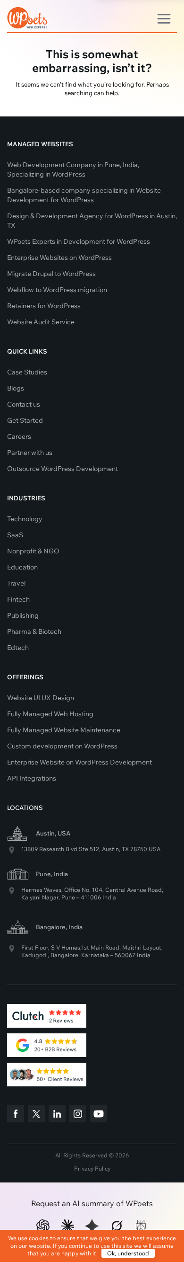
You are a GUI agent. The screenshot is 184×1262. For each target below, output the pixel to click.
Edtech (18, 647)
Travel (16, 583)
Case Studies (27, 372)
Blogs (15, 388)
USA (154, 849)
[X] (36, 1115)
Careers (19, 436)
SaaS (15, 535)
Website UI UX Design (40, 697)
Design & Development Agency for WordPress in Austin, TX (92, 221)
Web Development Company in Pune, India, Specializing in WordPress (73, 169)
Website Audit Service (41, 322)
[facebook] (15, 1115)
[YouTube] (98, 1115)
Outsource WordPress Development (62, 468)
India (109, 897)
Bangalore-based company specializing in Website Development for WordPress (84, 195)
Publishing (23, 615)
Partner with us (29, 452)
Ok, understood (128, 1253)
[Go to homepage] (27, 15)
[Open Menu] (164, 16)
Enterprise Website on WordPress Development (79, 762)
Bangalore (64, 955)
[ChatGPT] (42, 1226)
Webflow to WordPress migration (57, 289)
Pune (68, 897)
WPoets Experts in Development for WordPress (78, 241)
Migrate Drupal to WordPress (51, 273)
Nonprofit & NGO (33, 551)
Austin (110, 849)
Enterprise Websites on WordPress (59, 257)
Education (22, 567)
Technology (24, 519)
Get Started (25, 420)
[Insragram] (77, 1115)
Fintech (18, 599)
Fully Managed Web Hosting (50, 714)
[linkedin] (57, 1115)
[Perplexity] (141, 1226)
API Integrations (31, 778)
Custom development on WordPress (62, 746)
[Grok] (116, 1226)
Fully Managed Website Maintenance (63, 730)
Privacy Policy (92, 1168)
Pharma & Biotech (34, 631)
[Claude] (67, 1226)
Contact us (23, 404)
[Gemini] (92, 1226)
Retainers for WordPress (44, 306)
